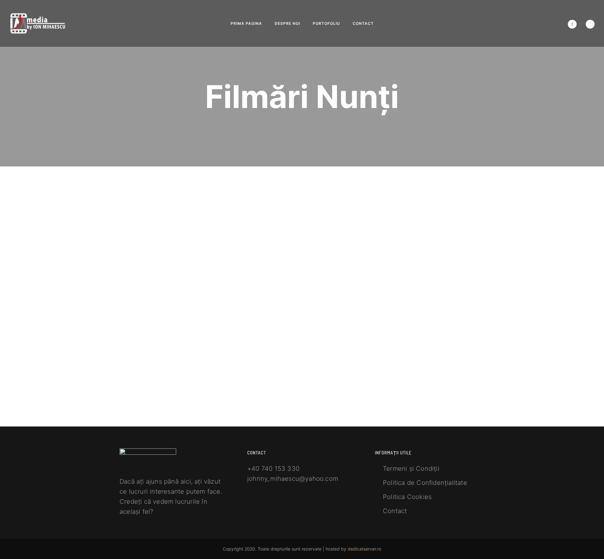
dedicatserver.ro (364, 548)
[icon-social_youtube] (590, 24)
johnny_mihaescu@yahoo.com (292, 478)
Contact (363, 23)
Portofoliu (326, 23)
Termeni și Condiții (411, 468)
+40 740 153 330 (273, 468)
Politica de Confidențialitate (425, 482)
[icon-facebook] (574, 24)
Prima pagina (246, 23)
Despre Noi (287, 23)
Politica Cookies (407, 497)
